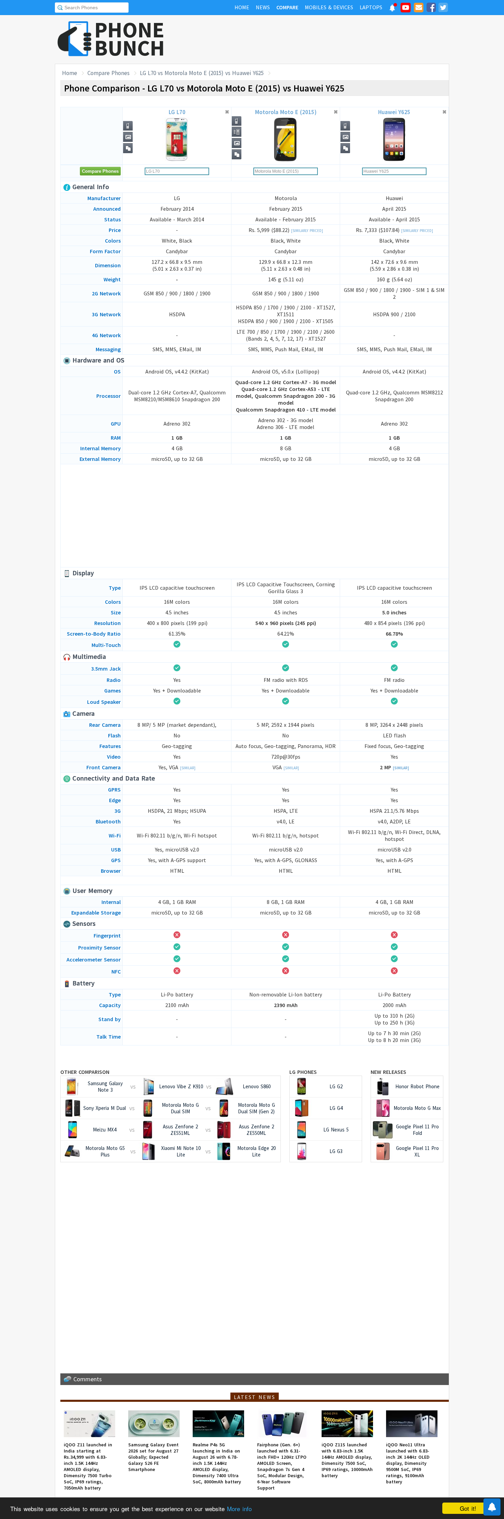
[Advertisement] (324, 39)
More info (239, 1508)
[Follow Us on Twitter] (443, 8)
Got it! (468, 1508)
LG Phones (303, 1071)
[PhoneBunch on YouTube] (405, 9)
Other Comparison (84, 1071)
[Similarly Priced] (307, 230)
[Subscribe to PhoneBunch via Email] (418, 8)
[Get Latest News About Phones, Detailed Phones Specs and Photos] (74, 39)
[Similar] (187, 767)
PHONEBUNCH (129, 39)
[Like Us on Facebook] (431, 8)
